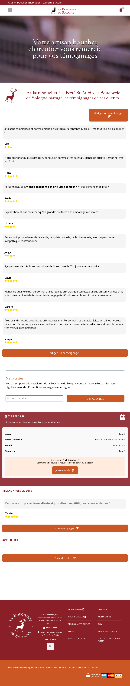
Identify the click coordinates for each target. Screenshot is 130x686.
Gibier (71, 631)
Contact (102, 609)
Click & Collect (76, 616)
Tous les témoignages (63, 528)
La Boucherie (75, 609)
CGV (100, 624)
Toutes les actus (63, 558)
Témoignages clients (79, 624)
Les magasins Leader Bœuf (109, 639)
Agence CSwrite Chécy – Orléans (60, 667)
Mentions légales (107, 631)
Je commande (63, 470)
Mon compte (104, 616)
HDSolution (93, 667)
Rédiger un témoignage (108, 113)
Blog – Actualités (77, 638)
